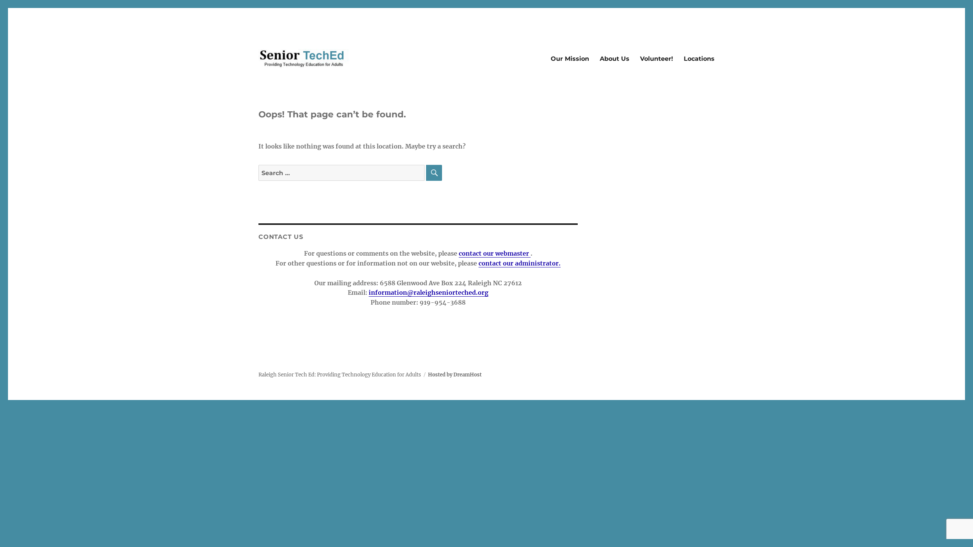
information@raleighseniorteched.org (428, 292)
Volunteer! (656, 58)
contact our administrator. (520, 263)
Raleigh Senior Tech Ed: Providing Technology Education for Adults (339, 375)
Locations (699, 58)
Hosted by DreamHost (455, 375)
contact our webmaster (495, 253)
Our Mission (570, 58)
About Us (614, 58)
